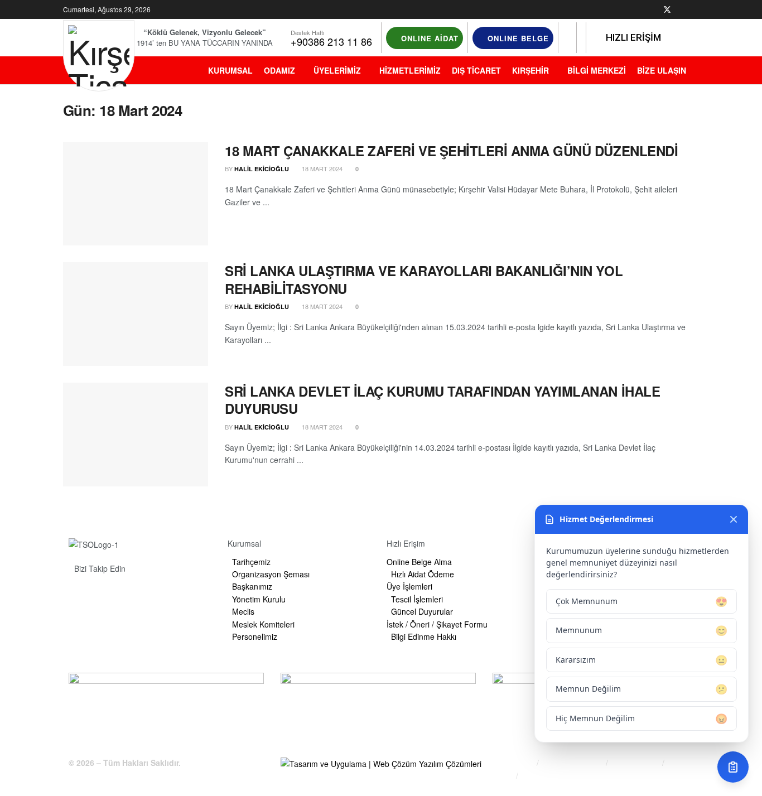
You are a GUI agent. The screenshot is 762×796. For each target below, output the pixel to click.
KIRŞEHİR (530, 70)
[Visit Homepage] (98, 55)
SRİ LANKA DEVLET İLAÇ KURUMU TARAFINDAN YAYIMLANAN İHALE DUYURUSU (442, 400)
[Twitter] (115, 594)
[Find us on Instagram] (682, 10)
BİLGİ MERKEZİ (596, 70)
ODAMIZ (279, 70)
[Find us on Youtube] (696, 10)
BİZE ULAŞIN (661, 70)
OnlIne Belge (517, 38)
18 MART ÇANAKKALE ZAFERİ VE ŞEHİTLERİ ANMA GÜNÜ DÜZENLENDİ (451, 150)
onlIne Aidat (428, 38)
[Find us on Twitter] (667, 10)
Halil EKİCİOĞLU (261, 169)
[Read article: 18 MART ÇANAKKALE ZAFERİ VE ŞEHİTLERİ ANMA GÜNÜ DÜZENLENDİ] (135, 194)
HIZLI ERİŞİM (632, 37)
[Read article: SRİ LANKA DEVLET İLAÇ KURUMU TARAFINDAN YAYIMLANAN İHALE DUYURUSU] (135, 434)
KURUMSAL (230, 70)
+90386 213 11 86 (331, 41)
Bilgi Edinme (513, 763)
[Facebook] (88, 594)
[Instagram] (143, 594)
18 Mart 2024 (321, 168)
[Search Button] (567, 38)
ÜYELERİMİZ (337, 70)
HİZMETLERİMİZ (410, 70)
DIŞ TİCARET (476, 70)
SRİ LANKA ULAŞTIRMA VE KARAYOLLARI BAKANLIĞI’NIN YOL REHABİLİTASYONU (424, 279)
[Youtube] (170, 594)
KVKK (503, 775)
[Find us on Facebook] (652, 10)
